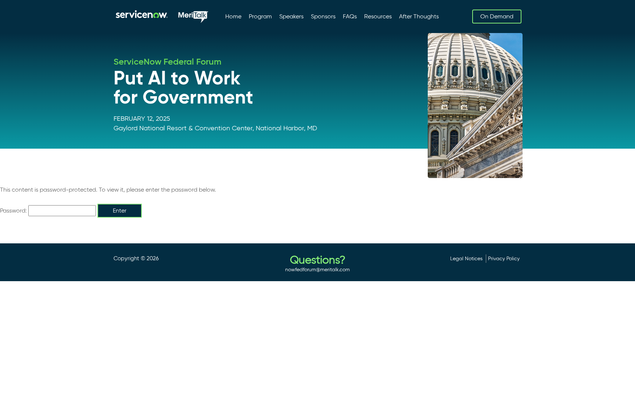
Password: (14, 210)
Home (233, 16)
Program (260, 16)
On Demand (496, 16)
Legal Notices (466, 258)
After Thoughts (419, 16)
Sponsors (323, 16)
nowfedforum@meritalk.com (317, 269)
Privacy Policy (504, 258)
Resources (378, 16)
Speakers (291, 16)
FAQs (350, 16)
